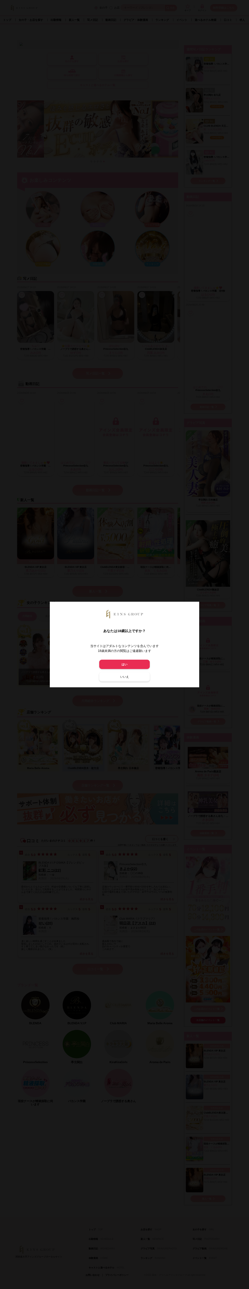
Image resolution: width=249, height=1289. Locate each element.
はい (124, 664)
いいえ (124, 676)
